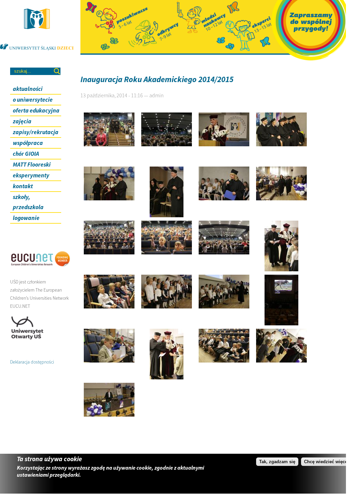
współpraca (28, 143)
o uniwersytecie (33, 99)
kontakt (23, 186)
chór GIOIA (26, 153)
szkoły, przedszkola (28, 202)
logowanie (26, 218)
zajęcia (22, 121)
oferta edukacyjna (36, 110)
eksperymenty (31, 175)
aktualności (28, 89)
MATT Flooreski (32, 164)
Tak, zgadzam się (277, 461)
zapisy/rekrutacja (35, 132)
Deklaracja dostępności (32, 362)
